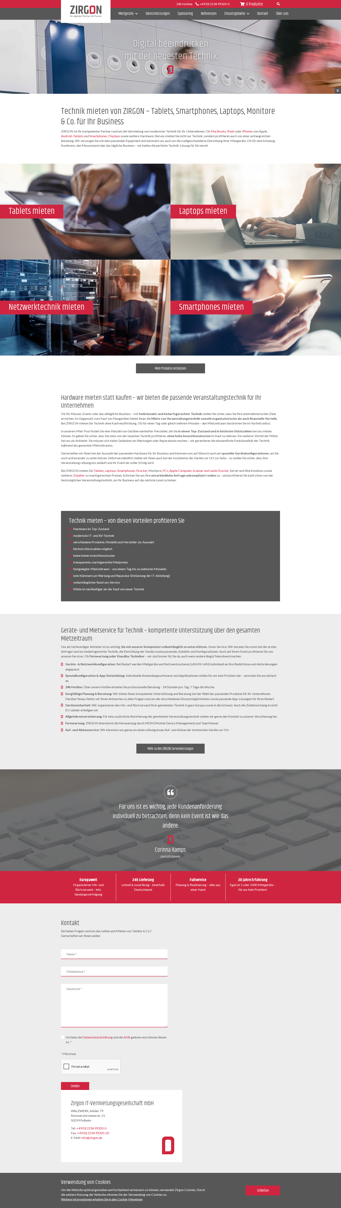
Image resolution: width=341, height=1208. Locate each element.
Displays (114, 136)
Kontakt (262, 14)
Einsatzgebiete (234, 14)
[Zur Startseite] (86, 11)
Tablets (99, 470)
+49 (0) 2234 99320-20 (93, 1133)
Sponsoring (185, 14)
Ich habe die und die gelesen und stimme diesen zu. (116, 1039)
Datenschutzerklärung (97, 1037)
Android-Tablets (72, 136)
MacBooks (218, 131)
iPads (231, 131)
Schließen (263, 1190)
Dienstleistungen (158, 14)
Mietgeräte (126, 14)
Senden (75, 1086)
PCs (165, 470)
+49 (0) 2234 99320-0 (91, 1128)
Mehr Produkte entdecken (170, 368)
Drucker (141, 470)
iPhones (247, 131)
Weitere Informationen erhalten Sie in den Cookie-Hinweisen (101, 1199)
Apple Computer (180, 470)
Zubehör (79, 475)
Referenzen (208, 14)
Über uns (282, 14)
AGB (127, 1037)
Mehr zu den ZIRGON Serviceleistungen (170, 749)
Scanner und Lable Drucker (211, 470)
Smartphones (98, 136)
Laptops (110, 470)
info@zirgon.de (92, 1137)
